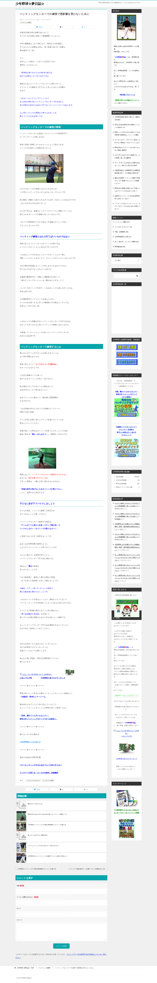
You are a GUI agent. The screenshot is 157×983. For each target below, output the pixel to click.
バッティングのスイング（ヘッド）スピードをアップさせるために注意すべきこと (127, 206)
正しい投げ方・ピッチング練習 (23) (127, 241)
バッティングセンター (33, 780)
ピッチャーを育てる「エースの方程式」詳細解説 (39, 773)
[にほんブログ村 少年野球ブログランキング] (36, 674)
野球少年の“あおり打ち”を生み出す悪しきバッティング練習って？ (47, 814)
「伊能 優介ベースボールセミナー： (35, 715)
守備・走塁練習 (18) (121, 232)
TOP (25, 968)
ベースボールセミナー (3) (123, 227)
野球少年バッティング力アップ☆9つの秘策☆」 (39, 719)
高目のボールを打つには (35, 804)
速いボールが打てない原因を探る (38, 835)
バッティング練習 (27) (122, 222)
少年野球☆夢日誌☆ (29, 3)
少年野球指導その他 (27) (123, 237)
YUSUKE (118, 519)
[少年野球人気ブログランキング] (69, 674)
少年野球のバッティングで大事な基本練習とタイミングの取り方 (47, 824)
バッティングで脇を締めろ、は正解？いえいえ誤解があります (86, 869)
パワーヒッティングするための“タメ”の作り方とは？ (41, 765)
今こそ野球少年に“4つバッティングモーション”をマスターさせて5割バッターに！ (127, 557)
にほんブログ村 (126, 736)
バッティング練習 (26, 22)
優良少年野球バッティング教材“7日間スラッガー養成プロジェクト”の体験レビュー (127, 180)
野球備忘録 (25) (120, 246)
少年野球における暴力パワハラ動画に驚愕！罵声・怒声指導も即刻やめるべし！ (127, 526)
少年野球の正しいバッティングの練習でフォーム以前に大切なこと (47, 856)
